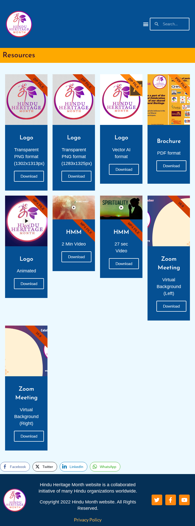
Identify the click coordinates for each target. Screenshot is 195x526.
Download (29, 176)
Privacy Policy (88, 519)
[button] (145, 24)
